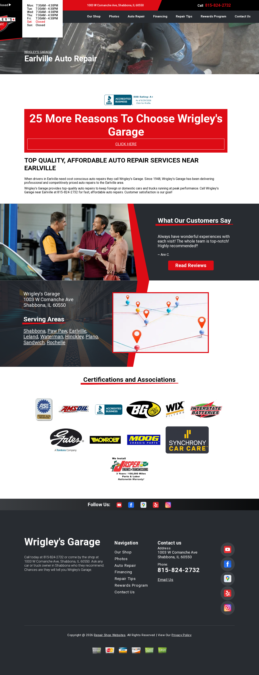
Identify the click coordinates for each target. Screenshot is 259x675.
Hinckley (74, 336)
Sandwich (34, 342)
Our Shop (94, 16)
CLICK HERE (126, 144)
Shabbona (34, 331)
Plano (92, 336)
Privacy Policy (181, 635)
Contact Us (243, 16)
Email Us (165, 580)
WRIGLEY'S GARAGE (37, 52)
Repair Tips (184, 16)
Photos (114, 16)
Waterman (51, 336)
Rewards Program (213, 16)
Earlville (77, 331)
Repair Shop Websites (109, 635)
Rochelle (56, 342)
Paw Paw (57, 331)
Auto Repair (136, 16)
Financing (160, 16)
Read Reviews (190, 265)
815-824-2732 (218, 5)
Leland (30, 336)
